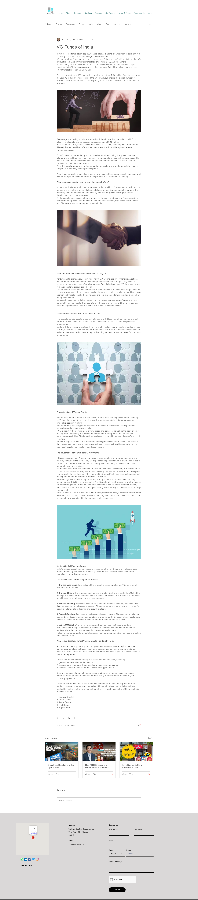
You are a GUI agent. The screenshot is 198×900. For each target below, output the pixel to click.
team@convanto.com (76, 844)
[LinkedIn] (25, 859)
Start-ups (117, 24)
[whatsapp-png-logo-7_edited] (21, 859)
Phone (128, 850)
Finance (59, 24)
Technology (70, 24)
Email (111, 840)
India (90, 24)
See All (150, 738)
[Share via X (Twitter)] (63, 718)
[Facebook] (29, 859)
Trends (81, 24)
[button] (150, 24)
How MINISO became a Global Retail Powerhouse (97, 766)
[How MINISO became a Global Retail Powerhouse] (99, 751)
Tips (107, 24)
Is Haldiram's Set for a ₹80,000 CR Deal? (132, 766)
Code (111, 850)
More (127, 24)
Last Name (138, 829)
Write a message (115, 861)
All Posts (48, 24)
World (99, 24)
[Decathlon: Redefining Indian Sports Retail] (61, 751)
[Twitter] (33, 859)
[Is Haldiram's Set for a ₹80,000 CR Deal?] (136, 751)
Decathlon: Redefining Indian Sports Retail (61, 766)
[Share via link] (74, 718)
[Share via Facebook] (58, 718)
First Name (113, 829)
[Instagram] (37, 859)
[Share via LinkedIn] (69, 718)
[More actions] (140, 39)
